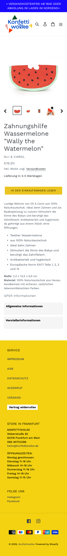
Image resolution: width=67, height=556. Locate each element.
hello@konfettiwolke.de (22, 445)
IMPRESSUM (15, 359)
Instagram (13, 497)
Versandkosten (36, 168)
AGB (10, 368)
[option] (17, 110)
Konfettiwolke (26, 544)
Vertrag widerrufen (22, 407)
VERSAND (14, 397)
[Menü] (61, 24)
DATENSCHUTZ (17, 378)
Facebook (13, 501)
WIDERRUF (15, 388)
